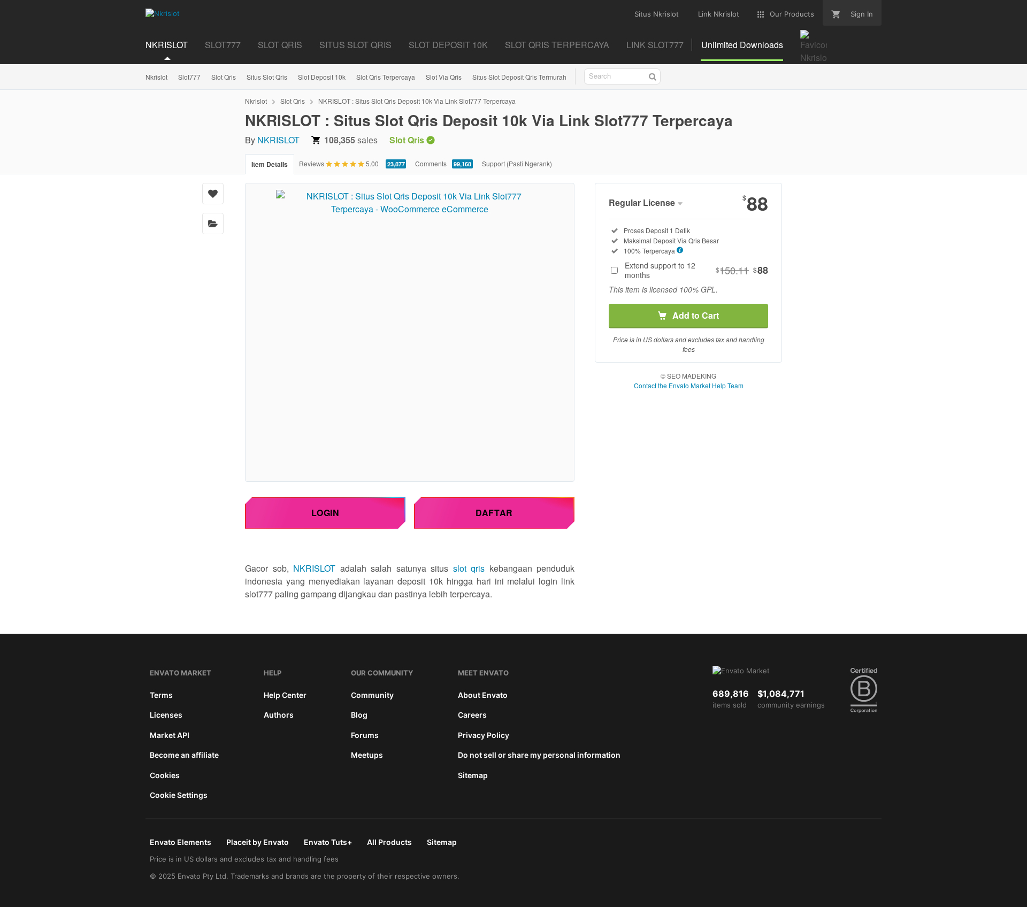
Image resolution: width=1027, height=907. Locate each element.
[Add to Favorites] (213, 193)
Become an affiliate (184, 754)
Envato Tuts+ (328, 842)
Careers (472, 714)
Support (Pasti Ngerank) (517, 163)
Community (372, 695)
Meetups (367, 754)
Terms (161, 695)
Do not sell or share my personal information (539, 754)
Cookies (165, 775)
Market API (169, 735)
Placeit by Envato (257, 842)
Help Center (285, 695)
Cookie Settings (179, 795)
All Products (389, 842)
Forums (365, 735)
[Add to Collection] (213, 223)
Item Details (269, 164)
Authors (279, 714)
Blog (359, 714)
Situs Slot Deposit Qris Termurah (519, 76)
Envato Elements (180, 842)
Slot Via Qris (444, 76)
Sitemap (473, 775)
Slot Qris (223, 76)
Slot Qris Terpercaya (385, 76)
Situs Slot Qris (267, 76)
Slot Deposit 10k (322, 76)
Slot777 (189, 76)
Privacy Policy (483, 735)
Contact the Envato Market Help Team (689, 385)
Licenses (166, 714)
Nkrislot (156, 76)
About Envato (483, 695)
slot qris (469, 568)
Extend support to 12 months (696, 270)
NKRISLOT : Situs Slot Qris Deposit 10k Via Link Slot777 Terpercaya (417, 100)
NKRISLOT (278, 140)
